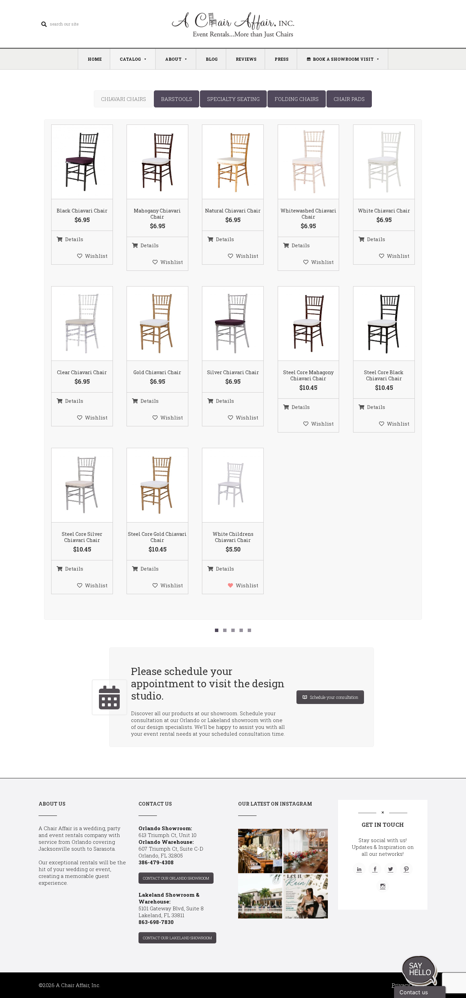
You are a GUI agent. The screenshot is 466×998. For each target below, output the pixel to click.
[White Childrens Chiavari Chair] (224, 485)
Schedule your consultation (334, 697)
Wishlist (96, 255)
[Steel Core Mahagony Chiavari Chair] (300, 324)
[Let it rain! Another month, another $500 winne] (305, 897)
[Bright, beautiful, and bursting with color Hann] (305, 851)
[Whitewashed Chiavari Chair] (300, 162)
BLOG (212, 59)
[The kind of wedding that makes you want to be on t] (260, 897)
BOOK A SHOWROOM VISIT (343, 59)
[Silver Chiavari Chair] (224, 324)
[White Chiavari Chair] (375, 162)
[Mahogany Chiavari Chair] (149, 162)
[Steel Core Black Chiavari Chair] (375, 324)
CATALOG (130, 59)
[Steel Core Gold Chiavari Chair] (149, 485)
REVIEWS (246, 59)
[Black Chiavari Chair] (73, 162)
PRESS (282, 59)
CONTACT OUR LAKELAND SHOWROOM (177, 937)
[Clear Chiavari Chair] (73, 324)
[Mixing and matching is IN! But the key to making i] (260, 851)
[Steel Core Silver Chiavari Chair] (73, 485)
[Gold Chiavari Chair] (149, 324)
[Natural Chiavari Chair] (224, 162)
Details (74, 239)
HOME (95, 59)
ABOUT (173, 59)
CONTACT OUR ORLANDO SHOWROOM (176, 878)
